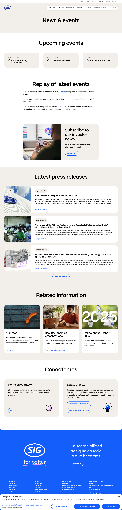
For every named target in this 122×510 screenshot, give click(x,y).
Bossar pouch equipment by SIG (72, 485)
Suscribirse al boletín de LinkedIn (79, 410)
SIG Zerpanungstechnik (69, 487)
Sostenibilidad (70, 8)
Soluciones (52, 8)
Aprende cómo (77, 463)
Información (39, 483)
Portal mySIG (66, 481)
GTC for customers (95, 489)
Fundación (100, 1)
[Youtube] (101, 493)
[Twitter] (94, 493)
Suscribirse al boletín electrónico (79, 404)
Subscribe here (71, 153)
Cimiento (38, 485)
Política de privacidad (96, 481)
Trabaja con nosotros (99, 8)
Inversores (11, 489)
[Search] (109, 8)
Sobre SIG (80, 8)
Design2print (66, 483)
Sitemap (38, 491)
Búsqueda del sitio (41, 489)
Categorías (61, 8)
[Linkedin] (97, 493)
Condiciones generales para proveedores (101, 486)
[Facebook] (91, 493)
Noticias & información (90, 1)
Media (82, 1)
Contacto (107, 1)
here (64, 92)
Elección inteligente (68, 489)
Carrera (10, 491)
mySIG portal (115, 1)
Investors (88, 8)
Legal (91, 483)
